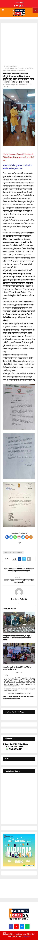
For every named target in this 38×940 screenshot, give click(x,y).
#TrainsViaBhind (17, 552)
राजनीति (25, 73)
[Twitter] (11, 537)
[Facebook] (7, 537)
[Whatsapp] (15, 537)
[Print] (27, 537)
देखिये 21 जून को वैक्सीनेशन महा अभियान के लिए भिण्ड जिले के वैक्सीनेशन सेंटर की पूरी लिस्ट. (18, 698)
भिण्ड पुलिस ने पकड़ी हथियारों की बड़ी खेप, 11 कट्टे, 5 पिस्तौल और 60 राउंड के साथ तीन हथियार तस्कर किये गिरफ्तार (17, 638)
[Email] (22, 926)
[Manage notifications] (4, 933)
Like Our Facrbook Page (14, 712)
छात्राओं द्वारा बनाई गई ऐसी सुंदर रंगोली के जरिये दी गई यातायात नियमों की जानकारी (17, 668)
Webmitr (27, 937)
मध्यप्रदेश (21, 73)
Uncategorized (7, 73)
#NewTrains (7, 552)
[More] (31, 537)
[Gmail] (19, 537)
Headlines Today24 (10, 84)
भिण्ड (17, 73)
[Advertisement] (19, 45)
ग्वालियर (13, 73)
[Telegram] (23, 537)
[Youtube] (16, 926)
